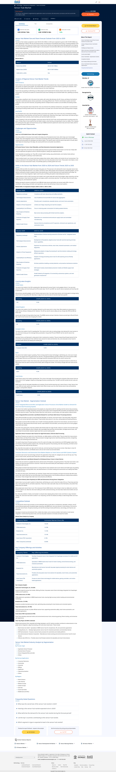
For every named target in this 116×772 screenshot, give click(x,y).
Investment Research (26, 766)
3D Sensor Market (87, 743)
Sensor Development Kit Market (47, 743)
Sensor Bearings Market (67, 743)
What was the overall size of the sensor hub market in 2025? (37, 704)
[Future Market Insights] (17, 2)
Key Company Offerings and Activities (88, 61)
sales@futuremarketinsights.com (48, 759)
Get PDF (64, 732)
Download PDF (91, 31)
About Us (54, 765)
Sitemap (86, 767)
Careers (59, 765)
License (53, 18)
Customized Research (36, 765)
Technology (19, 5)
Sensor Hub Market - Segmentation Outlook (90, 56)
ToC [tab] (36, 24)
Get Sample (32, 732)
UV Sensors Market (21, 747)
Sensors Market (20, 743)
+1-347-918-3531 (62, 759)
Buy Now (91, 14)
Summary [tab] (22, 24)
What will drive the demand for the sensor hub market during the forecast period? (44, 713)
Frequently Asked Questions (87, 67)
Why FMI (65, 765)
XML (90, 767)
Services (22, 763)
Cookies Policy (77, 767)
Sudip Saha (28, 18)
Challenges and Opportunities (87, 47)
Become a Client (55, 766)
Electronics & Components (29, 5)
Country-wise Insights (85, 54)
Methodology (90, 74)
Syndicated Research (26, 765)
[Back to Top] (112, 760)
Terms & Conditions (84, 765)
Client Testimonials (64, 766)
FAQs (82, 767)
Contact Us (54, 768)
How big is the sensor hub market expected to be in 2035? (37, 708)
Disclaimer (76, 765)
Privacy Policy (91, 765)
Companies (49, 24)
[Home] (15, 5)
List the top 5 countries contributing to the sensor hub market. (38, 718)
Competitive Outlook (85, 59)
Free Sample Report (91, 25)
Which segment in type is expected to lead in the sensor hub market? (40, 722)
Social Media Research (36, 766)
